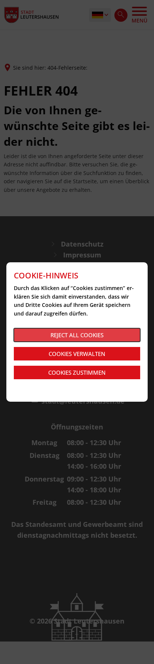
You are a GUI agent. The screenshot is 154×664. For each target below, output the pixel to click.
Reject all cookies (77, 335)
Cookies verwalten (77, 353)
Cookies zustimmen (77, 372)
